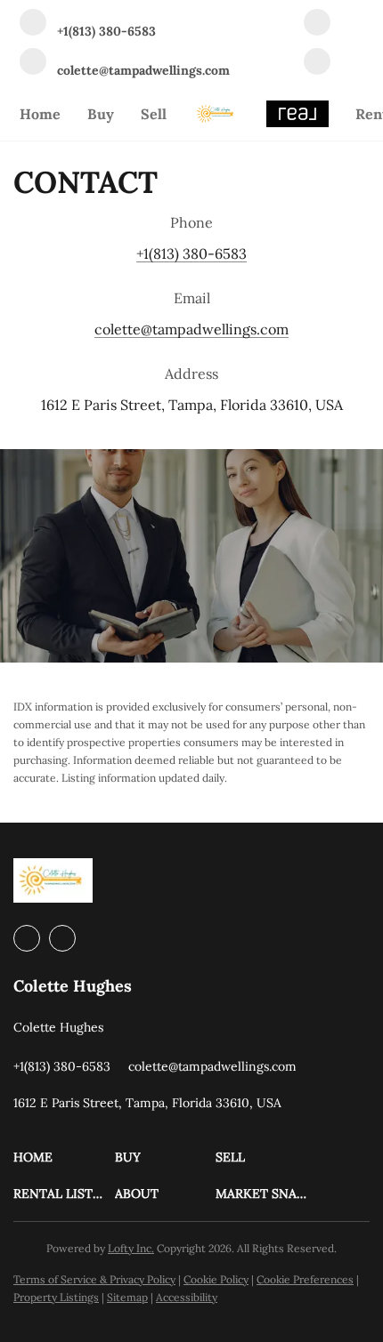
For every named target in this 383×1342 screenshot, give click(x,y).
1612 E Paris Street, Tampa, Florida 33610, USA (192, 405)
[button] (64, 1157)
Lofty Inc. (131, 1248)
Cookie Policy (216, 1279)
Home (40, 114)
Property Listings (56, 1297)
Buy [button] (100, 114)
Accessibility (186, 1297)
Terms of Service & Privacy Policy (94, 1279)
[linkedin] (317, 24)
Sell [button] (154, 114)
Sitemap (127, 1297)
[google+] (317, 63)
